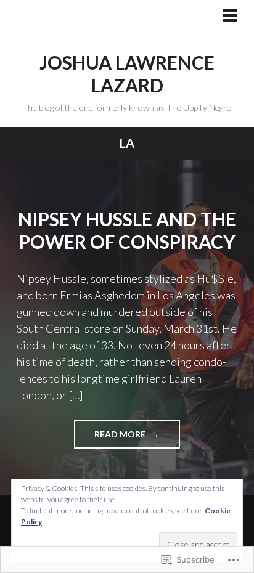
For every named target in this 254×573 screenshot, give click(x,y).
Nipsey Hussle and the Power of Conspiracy (127, 230)
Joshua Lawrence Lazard (127, 74)
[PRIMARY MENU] (230, 16)
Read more (110, 438)
